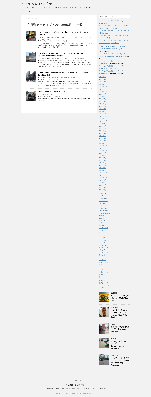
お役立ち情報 (64, 58)
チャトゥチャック (105, 240)
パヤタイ (102, 250)
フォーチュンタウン (55, 79)
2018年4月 (102, 165)
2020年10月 (103, 91)
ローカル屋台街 (62, 41)
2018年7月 (102, 158)
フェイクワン (103, 252)
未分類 (51, 94)
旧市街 (101, 267)
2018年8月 (102, 155)
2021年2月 (102, 82)
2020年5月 (102, 104)
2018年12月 (103, 146)
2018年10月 (103, 150)
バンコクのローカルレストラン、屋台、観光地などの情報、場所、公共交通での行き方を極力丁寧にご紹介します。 (75, 388)
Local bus (58, 96)
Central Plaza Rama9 (46, 60)
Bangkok (42, 96)
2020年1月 (102, 114)
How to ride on (50, 96)
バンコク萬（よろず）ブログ (37, 3)
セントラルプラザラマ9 (82, 60)
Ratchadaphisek (54, 37)
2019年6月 (102, 131)
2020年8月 (102, 96)
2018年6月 (102, 160)
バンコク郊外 (103, 245)
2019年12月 (103, 116)
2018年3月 (102, 168)
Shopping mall (57, 60)
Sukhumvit (63, 37)
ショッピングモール (69, 60)
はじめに (102, 230)
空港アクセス (103, 272)
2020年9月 (102, 94)
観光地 (101, 274)
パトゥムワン (103, 247)
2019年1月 (102, 143)
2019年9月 (102, 123)
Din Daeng (102, 196)
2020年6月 (102, 101)
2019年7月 (102, 128)
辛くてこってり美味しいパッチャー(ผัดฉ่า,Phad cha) (120, 298)
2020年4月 (102, 106)
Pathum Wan (103, 206)
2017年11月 (103, 175)
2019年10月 (103, 121)
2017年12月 (103, 173)
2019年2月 (102, 141)
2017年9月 (102, 180)
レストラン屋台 (104, 262)
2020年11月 (103, 89)
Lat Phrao (102, 203)
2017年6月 (102, 187)
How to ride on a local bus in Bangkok (52, 92)
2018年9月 (102, 153)
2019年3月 (102, 138)
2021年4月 (102, 77)
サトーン (102, 233)
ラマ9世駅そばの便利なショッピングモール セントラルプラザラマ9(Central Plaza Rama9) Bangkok (62, 54)
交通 (100, 265)
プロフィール (27, 11)
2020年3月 (102, 109)
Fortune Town (44, 79)
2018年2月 (102, 170)
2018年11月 (103, 148)
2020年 (34, 19)
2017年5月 (102, 190)
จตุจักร (101, 223)
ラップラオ (102, 260)
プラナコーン (103, 255)
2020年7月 (102, 99)
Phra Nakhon (103, 210)
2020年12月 (103, 86)
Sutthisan (102, 220)
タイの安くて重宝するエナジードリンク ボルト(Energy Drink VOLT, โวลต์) (120, 313)
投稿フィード (103, 283)
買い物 (49, 39)
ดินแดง (101, 225)
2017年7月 (102, 185)
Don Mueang (103, 198)
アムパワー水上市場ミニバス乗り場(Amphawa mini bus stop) (120, 329)
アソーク (42, 41)
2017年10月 (103, 177)
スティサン (102, 238)
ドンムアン (102, 242)
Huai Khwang (103, 201)
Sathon (101, 215)
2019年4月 (102, 136)
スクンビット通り (72, 37)
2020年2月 (102, 111)
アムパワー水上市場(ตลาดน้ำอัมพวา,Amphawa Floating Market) (118, 344)
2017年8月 (102, 182)
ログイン (102, 280)
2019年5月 (102, 133)
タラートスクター (51, 41)
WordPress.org (104, 288)
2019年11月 (103, 118)
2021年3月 (102, 79)
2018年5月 (102, 163)
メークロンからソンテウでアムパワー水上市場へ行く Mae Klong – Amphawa (120, 361)
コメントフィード (105, 285)
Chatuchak (102, 193)
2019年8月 (102, 126)
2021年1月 (102, 84)
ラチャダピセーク (83, 37)
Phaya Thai (103, 208)
